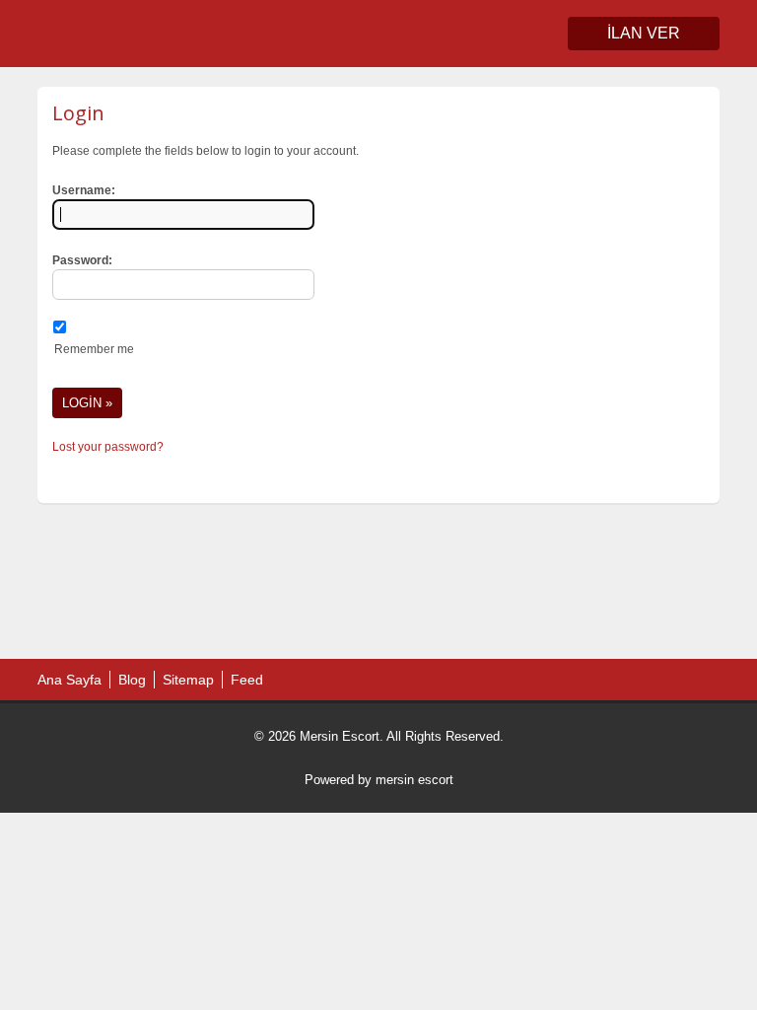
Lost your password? (108, 447)
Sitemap (188, 679)
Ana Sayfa (69, 679)
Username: (83, 190)
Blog (132, 679)
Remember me (94, 349)
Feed (247, 679)
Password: (82, 260)
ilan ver (643, 33)
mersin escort (414, 779)
